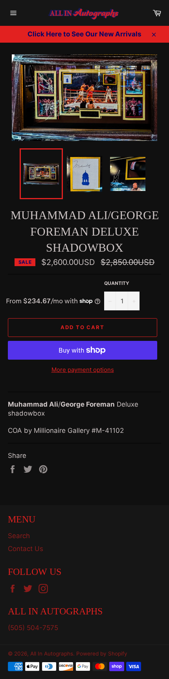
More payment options (82, 369)
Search (19, 536)
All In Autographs (51, 653)
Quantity (116, 283)
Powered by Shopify (101, 653)
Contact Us (25, 549)
